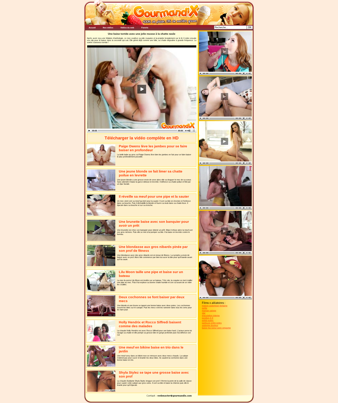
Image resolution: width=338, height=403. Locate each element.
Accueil (92, 28)
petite (204, 308)
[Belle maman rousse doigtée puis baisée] (224, 231)
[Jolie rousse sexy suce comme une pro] (224, 186)
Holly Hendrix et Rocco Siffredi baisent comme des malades (150, 324)
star (203, 313)
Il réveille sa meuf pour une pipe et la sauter (154, 196)
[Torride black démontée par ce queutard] (224, 276)
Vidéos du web (127, 28)
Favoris (144, 28)
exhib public (208, 320)
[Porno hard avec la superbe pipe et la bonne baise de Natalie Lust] (224, 51)
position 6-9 (207, 318)
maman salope (209, 310)
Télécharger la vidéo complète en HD (142, 138)
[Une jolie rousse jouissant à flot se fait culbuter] (224, 96)
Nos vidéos (108, 28)
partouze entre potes (212, 323)
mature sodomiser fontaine (214, 306)
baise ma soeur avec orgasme (216, 328)
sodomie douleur (210, 325)
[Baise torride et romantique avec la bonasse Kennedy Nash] (224, 141)
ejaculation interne (211, 315)
